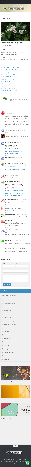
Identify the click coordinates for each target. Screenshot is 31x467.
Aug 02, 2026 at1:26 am (13, 134)
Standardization (7, 317)
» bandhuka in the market (6, 83)
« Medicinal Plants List (9, 295)
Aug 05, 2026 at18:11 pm (11, 146)
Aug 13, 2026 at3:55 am (11, 187)
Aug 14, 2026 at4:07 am (18, 220)
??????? (9, 138)
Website (4, 268)
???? (8, 236)
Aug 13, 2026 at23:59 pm (22, 214)
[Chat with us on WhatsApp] (28, 463)
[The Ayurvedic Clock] (15, 409)
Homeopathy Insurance (7, 461)
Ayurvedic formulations (9, 352)
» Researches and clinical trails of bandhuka (10, 86)
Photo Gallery (7, 356)
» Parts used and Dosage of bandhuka (9, 76)
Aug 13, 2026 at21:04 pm (25, 199)
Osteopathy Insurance (21, 459)
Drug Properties (7, 310)
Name (4, 263)
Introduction (7, 300)
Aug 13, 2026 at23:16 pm (21, 207)
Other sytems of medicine (10, 349)
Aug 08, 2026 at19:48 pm (11, 166)
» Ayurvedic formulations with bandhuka (10, 90)
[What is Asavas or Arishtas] (15, 373)
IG (23, 291)
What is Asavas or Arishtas (8, 382)
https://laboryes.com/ (9, 210)
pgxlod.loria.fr (25, 159)
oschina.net (21, 177)
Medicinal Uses (7, 338)
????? (24, 130)
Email (17, 263)
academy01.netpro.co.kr (25, 216)
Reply (6, 126)
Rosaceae (23, 14)
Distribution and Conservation (11, 328)
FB (27, 291)
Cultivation (6, 331)
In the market (7, 335)
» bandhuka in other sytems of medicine (10, 88)
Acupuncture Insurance (20, 461)
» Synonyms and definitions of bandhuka (10, 69)
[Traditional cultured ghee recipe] (15, 391)
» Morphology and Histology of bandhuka (10, 78)
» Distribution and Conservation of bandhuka (11, 79)
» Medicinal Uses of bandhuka (7, 85)
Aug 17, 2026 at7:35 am (13, 229)
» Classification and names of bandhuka (10, 67)
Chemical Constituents (9, 314)
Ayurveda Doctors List (9, 458)
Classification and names (10, 303)
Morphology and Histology (10, 324)
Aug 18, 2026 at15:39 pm (17, 240)
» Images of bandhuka (6, 92)
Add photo (13, 108)
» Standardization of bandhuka (8, 74)
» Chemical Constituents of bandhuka (9, 72)
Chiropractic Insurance (8, 459)
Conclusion (6, 359)
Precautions (6, 345)
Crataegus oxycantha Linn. (14, 14)
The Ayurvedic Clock (6, 418)
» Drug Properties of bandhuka (8, 71)
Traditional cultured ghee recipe (9, 400)
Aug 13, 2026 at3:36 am (16, 175)
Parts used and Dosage (9, 321)
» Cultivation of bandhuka (6, 81)
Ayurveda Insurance (21, 458)
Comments (5, 108)
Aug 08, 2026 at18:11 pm (17, 157)
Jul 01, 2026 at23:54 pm (11, 113)
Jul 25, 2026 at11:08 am (13, 129)
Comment (5, 273)
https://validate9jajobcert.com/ (11, 202)
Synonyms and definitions (10, 307)
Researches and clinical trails (10, 342)
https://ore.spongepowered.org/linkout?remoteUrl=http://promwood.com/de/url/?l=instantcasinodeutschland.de (14, 151)
